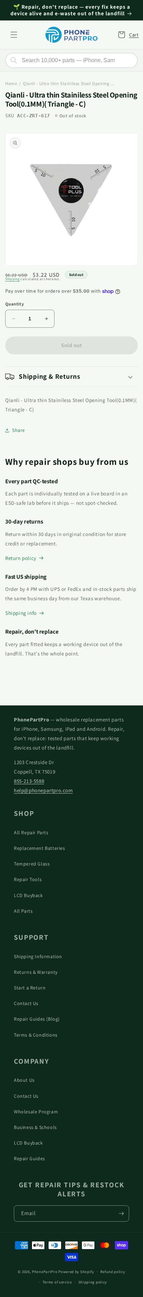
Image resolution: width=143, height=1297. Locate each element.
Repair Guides (29, 1158)
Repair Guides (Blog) (37, 1019)
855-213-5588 (29, 781)
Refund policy (112, 1271)
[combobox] (71, 60)
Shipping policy (92, 1282)
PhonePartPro (44, 1271)
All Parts (23, 911)
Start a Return (29, 988)
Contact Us (26, 1003)
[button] (14, 34)
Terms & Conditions (36, 1035)
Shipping (12, 279)
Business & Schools (35, 1127)
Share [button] (18, 430)
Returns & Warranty (36, 972)
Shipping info (21, 613)
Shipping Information (38, 956)
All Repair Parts (31, 832)
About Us (24, 1080)
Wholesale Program (36, 1111)
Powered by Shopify (76, 1271)
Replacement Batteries (39, 848)
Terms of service (57, 1282)
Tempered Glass (32, 864)
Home (11, 83)
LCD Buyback (28, 895)
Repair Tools (28, 879)
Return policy (20, 558)
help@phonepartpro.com (43, 790)
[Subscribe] (121, 1213)
